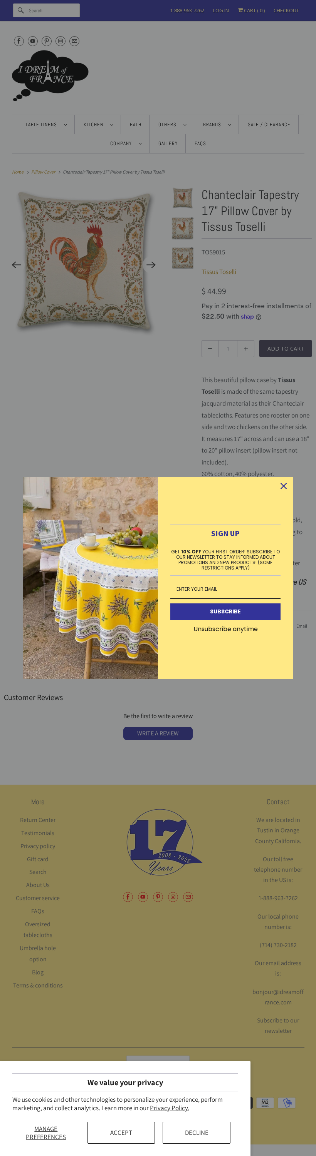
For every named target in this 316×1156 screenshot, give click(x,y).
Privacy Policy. (169, 1108)
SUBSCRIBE (225, 611)
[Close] (283, 486)
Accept (121, 1132)
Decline (196, 1132)
